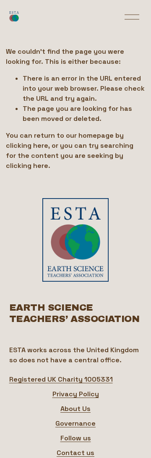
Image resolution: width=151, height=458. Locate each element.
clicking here (27, 145)
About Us (75, 408)
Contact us (75, 452)
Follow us (75, 438)
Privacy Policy (75, 394)
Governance (75, 423)
